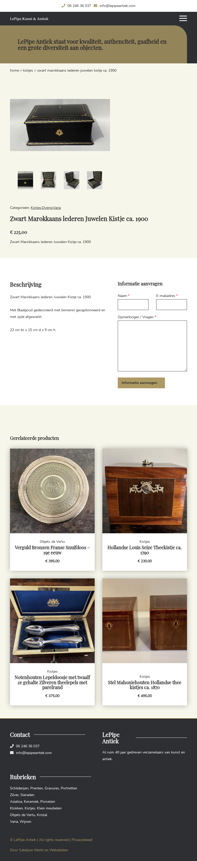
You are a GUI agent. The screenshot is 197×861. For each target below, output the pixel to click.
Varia (57, 207)
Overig (47, 207)
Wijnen (25, 821)
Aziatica (16, 801)
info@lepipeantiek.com (116, 5)
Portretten (69, 788)
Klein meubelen (49, 808)
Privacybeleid (82, 839)
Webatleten (59, 850)
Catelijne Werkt (31, 850)
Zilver (14, 794)
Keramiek (31, 801)
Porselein (47, 801)
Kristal (42, 814)
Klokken (16, 808)
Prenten (36, 788)
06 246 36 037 (78, 5)
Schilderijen (19, 788)
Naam (124, 295)
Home (14, 70)
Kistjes (28, 70)
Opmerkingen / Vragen (137, 317)
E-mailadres (167, 295)
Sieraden (27, 794)
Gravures (52, 788)
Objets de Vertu (22, 814)
